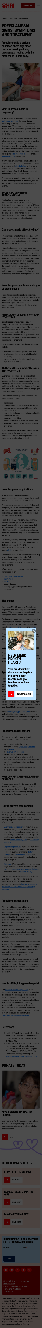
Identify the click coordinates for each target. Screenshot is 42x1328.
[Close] (34, 631)
